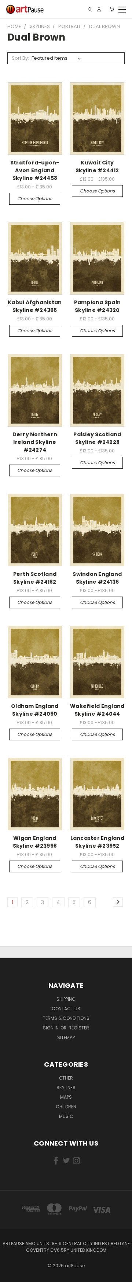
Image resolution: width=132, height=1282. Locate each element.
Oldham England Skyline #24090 (35, 710)
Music (66, 1116)
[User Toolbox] (99, 9)
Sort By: (20, 58)
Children (66, 1107)
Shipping (66, 999)
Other (66, 1078)
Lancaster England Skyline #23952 (97, 842)
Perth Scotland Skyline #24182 (35, 578)
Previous (11, 1275)
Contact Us (66, 1008)
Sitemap (66, 1037)
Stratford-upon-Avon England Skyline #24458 (34, 170)
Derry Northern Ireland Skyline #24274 (35, 442)
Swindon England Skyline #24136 (97, 578)
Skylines (66, 1087)
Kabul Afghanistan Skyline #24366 (35, 306)
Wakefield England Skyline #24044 (97, 710)
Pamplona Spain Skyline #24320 (97, 306)
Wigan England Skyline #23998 (35, 842)
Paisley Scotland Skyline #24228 (97, 438)
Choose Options (34, 198)
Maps (66, 1097)
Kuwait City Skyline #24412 (97, 166)
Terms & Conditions (66, 1018)
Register (79, 1028)
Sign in (51, 1028)
